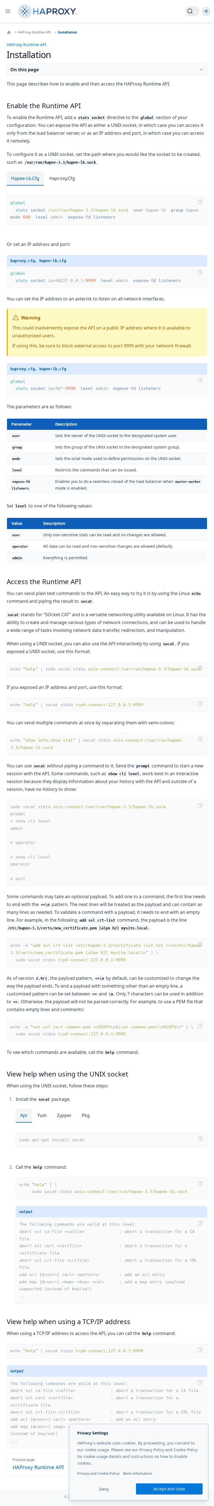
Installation (67, 32)
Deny (104, 1489)
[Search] (192, 11)
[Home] (9, 32)
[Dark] (206, 11)
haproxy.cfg (62, 178)
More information (137, 1473)
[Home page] (48, 11)
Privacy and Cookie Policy (98, 1473)
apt (23, 1115)
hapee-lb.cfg (25, 178)
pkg (86, 1115)
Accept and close (169, 1488)
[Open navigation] (7, 11)
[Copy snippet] (200, 202)
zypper (64, 1115)
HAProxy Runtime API (34, 32)
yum (42, 1115)
